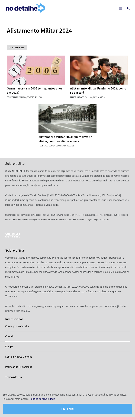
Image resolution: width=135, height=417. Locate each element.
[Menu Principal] (120, 8)
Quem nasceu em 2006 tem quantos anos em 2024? (34, 90)
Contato (9, 336)
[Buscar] (128, 8)
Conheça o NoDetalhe (17, 326)
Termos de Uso (13, 377)
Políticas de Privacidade (18, 367)
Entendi (67, 409)
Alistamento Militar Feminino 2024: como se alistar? (98, 90)
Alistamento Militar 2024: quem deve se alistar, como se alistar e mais (65, 139)
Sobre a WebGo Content (18, 356)
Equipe (9, 346)
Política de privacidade (42, 399)
